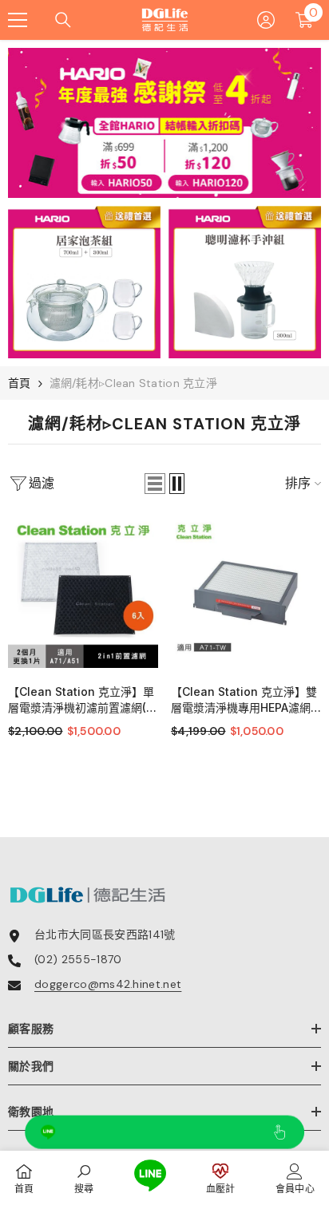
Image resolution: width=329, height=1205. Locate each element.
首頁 (19, 383)
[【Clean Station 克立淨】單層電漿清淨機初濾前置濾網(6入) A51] (83, 593)
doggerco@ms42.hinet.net (107, 984)
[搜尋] (63, 20)
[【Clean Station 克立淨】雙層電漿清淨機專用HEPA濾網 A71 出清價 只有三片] (246, 593)
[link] (84, 1177)
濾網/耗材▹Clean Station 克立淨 (133, 383)
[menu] (17, 20)
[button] (155, 483)
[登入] (266, 20)
